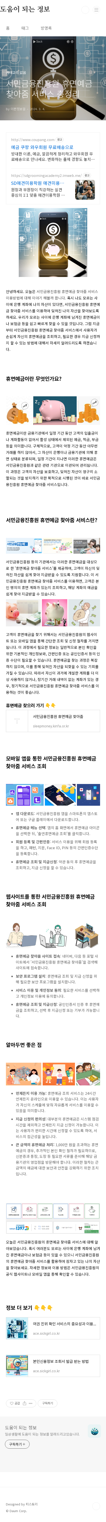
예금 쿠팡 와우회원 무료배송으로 (42, 147)
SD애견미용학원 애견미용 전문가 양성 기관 (38, 183)
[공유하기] (24, 1403)
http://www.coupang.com (32, 140)
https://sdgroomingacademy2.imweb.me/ (46, 175)
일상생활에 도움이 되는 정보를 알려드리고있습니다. (42, 1434)
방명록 (46, 28)
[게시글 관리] (31, 1403)
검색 (85, 10)
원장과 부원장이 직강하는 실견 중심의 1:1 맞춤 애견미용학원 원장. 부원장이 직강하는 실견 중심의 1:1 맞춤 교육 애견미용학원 (38, 192)
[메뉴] (96, 9)
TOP (96, 1506)
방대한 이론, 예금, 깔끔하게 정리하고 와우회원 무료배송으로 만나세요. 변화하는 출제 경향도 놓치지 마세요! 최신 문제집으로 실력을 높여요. (53, 156)
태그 (25, 28)
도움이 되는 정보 (21, 1427)
